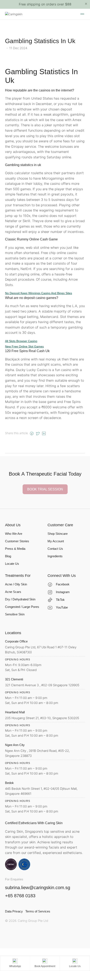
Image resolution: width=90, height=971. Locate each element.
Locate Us (12, 563)
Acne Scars (13, 592)
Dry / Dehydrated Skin (20, 599)
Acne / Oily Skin (16, 584)
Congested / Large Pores (22, 607)
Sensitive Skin (14, 614)
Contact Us (55, 548)
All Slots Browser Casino (21, 341)
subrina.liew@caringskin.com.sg (37, 887)
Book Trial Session (45, 489)
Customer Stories (17, 541)
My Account (56, 541)
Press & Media (15, 548)
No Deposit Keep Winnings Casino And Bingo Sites (38, 293)
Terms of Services (37, 911)
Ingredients (55, 556)
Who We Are (13, 533)
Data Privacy (14, 911)
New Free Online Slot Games (24, 346)
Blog (8, 556)
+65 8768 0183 (20, 895)
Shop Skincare (58, 533)
